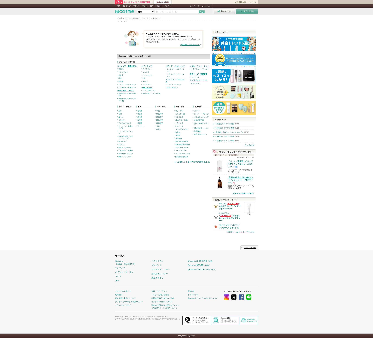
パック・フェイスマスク (127, 84)
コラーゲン (179, 111)
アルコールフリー (181, 147)
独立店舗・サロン (200, 134)
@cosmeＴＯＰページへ (190, 45)
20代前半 (159, 114)
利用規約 (118, 295)
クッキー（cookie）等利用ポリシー (129, 302)
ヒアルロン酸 (180, 114)
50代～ (158, 129)
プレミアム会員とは (123, 291)
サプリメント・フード (198, 80)
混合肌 (139, 120)
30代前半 (159, 120)
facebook (241, 297)
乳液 (120, 78)
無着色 (177, 132)
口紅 (144, 78)
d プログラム (224, 213)
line (248, 297)
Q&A (151, 6)
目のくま (121, 144)
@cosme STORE (199, 265)
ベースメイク (146, 88)
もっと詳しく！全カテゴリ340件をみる (191, 162)
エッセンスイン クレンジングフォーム (229, 218)
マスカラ (146, 72)
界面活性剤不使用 (181, 141)
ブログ (144, 6)
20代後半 (159, 117)
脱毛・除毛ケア (172, 87)
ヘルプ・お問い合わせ (160, 295)
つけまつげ (195, 77)
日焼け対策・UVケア (125, 91)
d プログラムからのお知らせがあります (225, 216)
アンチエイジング (124, 123)
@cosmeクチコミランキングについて (202, 298)
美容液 (120, 81)
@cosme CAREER (202, 269)
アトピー (140, 126)
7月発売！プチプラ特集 (224, 128)
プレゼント (156, 265)
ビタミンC (179, 117)
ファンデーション (149, 90)
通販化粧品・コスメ (201, 128)
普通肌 (139, 111)
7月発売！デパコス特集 (224, 124)
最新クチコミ (157, 278)
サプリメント (196, 83)
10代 (158, 111)
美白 (120, 111)
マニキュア (147, 84)
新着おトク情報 (162, 2)
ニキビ (120, 117)
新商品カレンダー (159, 273)
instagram (226, 297)
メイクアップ (146, 66)
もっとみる (249, 145)
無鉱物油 (178, 138)
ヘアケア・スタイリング (175, 66)
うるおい (121, 120)
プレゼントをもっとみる (242, 193)
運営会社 (191, 291)
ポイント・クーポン (124, 272)
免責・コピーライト (159, 291)
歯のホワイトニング (125, 154)
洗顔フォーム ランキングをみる (240, 232)
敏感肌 (139, 123)
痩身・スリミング (124, 157)
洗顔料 (120, 69)
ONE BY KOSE (225, 225)
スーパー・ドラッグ (201, 114)
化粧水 (120, 75)
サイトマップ (193, 295)
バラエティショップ (201, 117)
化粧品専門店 (199, 120)
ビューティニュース (160, 269)
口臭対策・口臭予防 (125, 150)
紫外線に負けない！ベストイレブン (229, 132)
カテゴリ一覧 (194, 6)
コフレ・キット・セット (199, 66)
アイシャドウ (147, 75)
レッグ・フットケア (174, 84)
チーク (145, 81)
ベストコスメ (206, 6)
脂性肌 (139, 117)
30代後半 (159, 123)
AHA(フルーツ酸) (181, 120)
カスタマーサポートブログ (161, 302)
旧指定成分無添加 (181, 157)
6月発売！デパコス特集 (224, 141)
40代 (158, 126)
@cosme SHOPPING (201, 261)
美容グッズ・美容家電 (198, 74)
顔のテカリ (122, 141)
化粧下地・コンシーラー (151, 93)
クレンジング (123, 72)
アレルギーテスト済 (182, 154)
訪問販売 (197, 131)
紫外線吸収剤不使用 (182, 144)
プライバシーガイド (123, 305)
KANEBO (222, 204)
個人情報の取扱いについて (125, 298)
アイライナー (147, 69)
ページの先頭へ (250, 248)
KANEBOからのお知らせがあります (232, 204)
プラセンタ (179, 123)
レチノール (179, 126)
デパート (197, 111)
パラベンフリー (180, 150)
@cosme (125, 262)
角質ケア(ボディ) (124, 147)
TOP (118, 6)
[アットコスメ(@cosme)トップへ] (124, 12)
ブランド (136, 6)
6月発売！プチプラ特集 (224, 136)
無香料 (177, 135)
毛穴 (120, 114)
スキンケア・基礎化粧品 (127, 66)
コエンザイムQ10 (181, 129)
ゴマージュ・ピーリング (127, 87)
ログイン (252, 2)
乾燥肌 (139, 114)
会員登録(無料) (241, 2)
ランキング (127, 6)
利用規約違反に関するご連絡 (162, 298)
